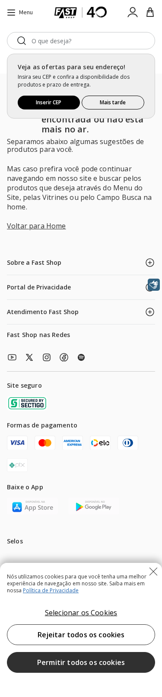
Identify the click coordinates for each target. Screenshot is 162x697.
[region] (81, 630)
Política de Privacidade (51, 590)
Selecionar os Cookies (81, 612)
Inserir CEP (48, 102)
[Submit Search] (21, 40)
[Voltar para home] (81, 12)
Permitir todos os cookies (81, 662)
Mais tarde (113, 102)
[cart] (150, 12)
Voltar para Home (36, 226)
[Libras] (154, 285)
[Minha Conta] (132, 12)
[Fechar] (153, 571)
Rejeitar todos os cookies (81, 634)
